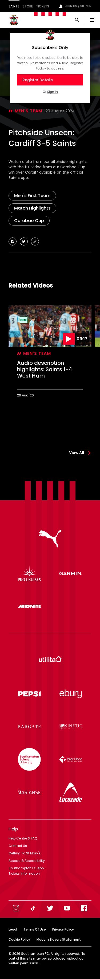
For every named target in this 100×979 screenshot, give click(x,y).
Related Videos (31, 285)
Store (28, 6)
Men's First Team (32, 195)
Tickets (42, 6)
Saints (14, 6)
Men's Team (28, 111)
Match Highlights (32, 208)
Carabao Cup (29, 221)
